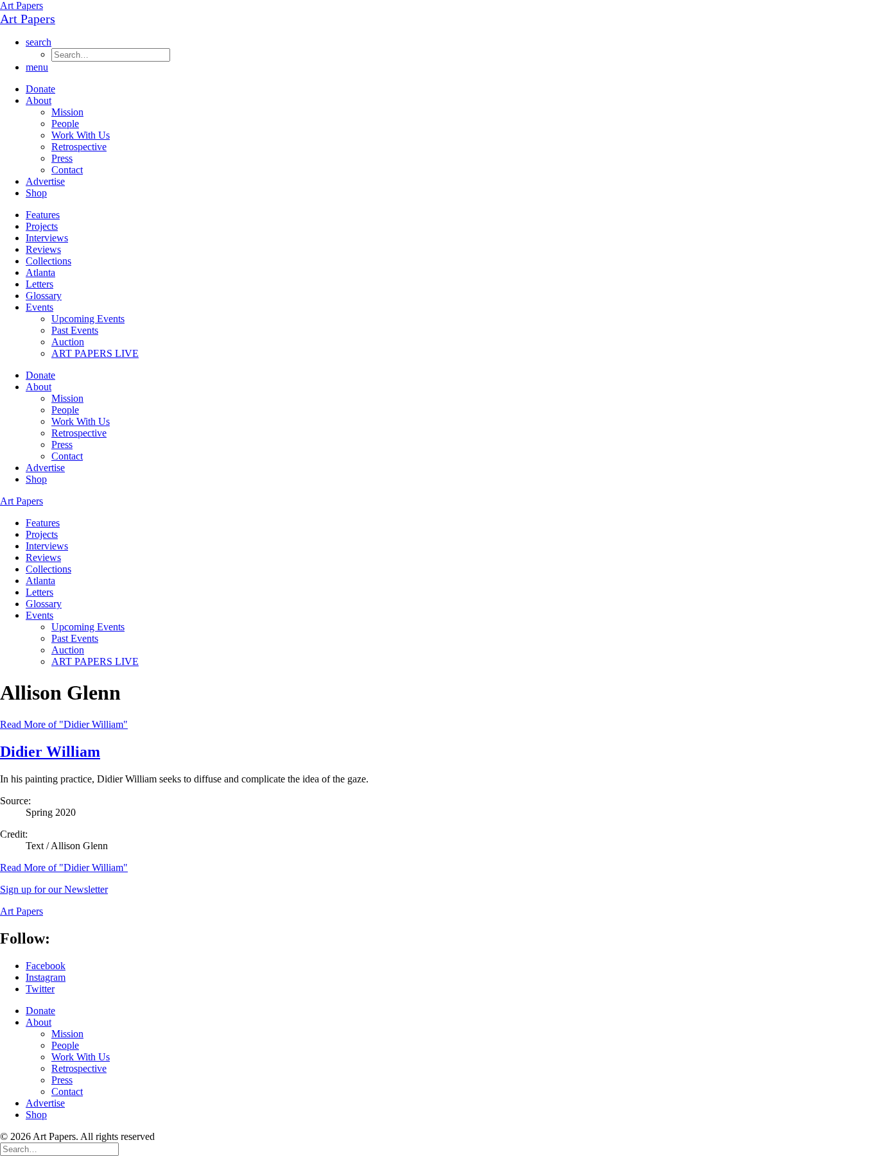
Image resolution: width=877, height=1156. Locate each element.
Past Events (74, 330)
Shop (36, 192)
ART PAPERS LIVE (95, 353)
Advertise (45, 181)
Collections (48, 260)
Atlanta (40, 272)
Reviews (43, 249)
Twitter (40, 988)
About (38, 100)
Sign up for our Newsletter (54, 889)
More (64, 867)
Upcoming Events (88, 318)
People (65, 123)
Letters (39, 284)
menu (37, 67)
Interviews (47, 237)
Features (43, 214)
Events (39, 307)
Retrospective (79, 146)
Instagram (45, 977)
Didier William (50, 751)
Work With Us (80, 135)
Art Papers (21, 5)
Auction (67, 341)
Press (62, 158)
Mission (67, 112)
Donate (40, 88)
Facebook (45, 965)
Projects (42, 226)
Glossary (44, 295)
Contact (67, 169)
